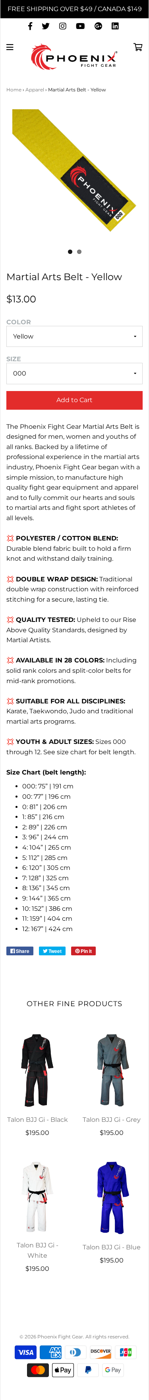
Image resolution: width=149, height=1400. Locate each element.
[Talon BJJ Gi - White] (37, 1196)
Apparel (34, 90)
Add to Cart (74, 400)
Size (13, 359)
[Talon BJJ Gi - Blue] (112, 1197)
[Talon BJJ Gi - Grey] (112, 1070)
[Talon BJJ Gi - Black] (37, 1070)
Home (13, 90)
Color (18, 322)
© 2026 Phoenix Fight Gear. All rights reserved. (74, 1337)
